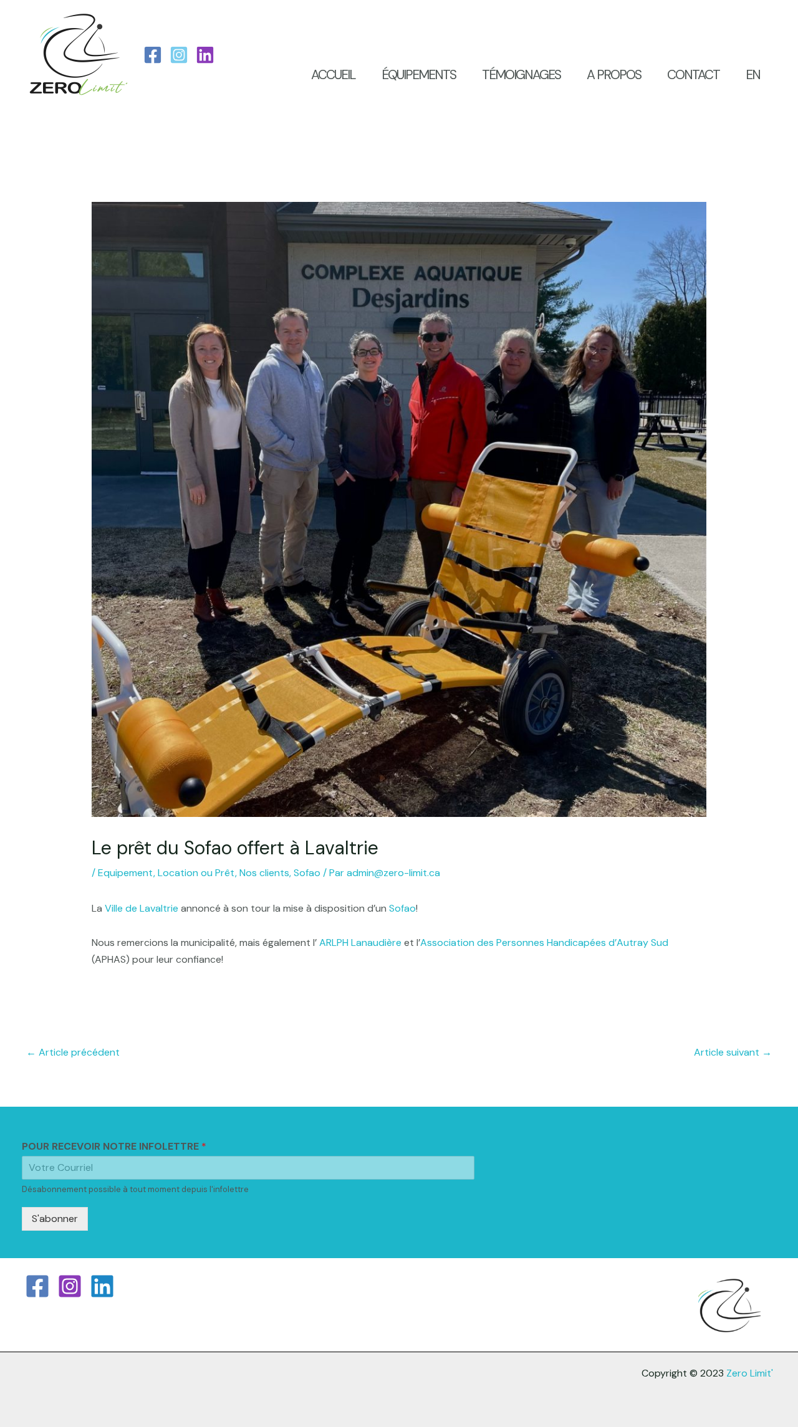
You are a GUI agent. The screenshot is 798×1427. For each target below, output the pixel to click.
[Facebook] (152, 54)
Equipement (125, 872)
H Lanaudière (371, 942)
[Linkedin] (102, 1286)
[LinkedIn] (205, 54)
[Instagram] (179, 54)
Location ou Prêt (196, 872)
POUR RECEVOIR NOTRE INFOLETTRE (114, 1146)
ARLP (330, 942)
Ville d (118, 908)
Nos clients (264, 872)
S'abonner (55, 1218)
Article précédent (73, 1052)
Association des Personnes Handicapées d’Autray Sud (544, 942)
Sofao (307, 872)
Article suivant (733, 1052)
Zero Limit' (749, 1373)
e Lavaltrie (155, 908)
